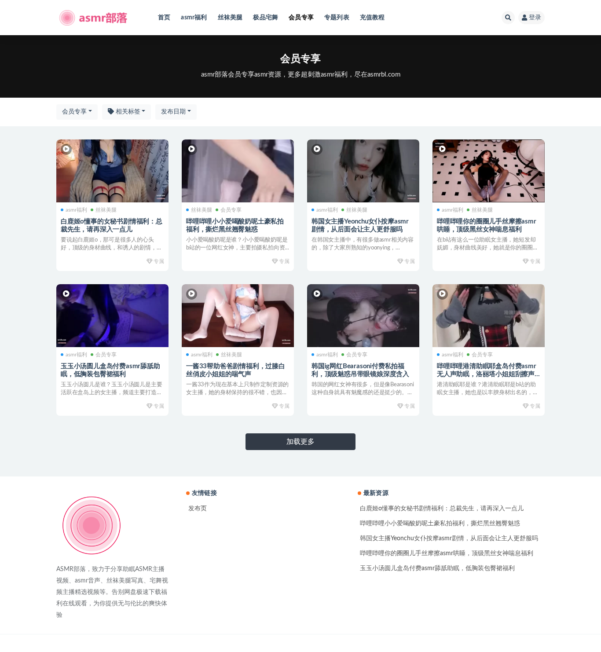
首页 (164, 18)
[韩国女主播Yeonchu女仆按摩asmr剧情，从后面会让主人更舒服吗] (363, 171)
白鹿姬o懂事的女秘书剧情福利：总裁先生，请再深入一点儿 (442, 508)
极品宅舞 (265, 18)
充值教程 (372, 18)
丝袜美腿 (230, 18)
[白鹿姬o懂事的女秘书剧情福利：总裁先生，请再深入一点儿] (112, 171)
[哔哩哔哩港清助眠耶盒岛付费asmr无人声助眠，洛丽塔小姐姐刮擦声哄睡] (488, 316)
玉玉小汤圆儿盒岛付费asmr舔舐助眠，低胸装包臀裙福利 (437, 568)
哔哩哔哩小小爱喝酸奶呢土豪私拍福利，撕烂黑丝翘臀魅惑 (440, 523)
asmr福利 (194, 18)
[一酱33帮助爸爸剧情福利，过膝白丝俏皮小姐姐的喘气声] (238, 316)
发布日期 (173, 112)
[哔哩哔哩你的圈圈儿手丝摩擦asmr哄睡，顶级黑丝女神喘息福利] (488, 171)
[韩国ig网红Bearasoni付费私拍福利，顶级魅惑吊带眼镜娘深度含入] (363, 316)
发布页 (197, 508)
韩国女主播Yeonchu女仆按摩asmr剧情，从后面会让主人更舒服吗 (449, 538)
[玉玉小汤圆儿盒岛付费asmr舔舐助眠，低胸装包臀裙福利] (112, 316)
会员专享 (301, 18)
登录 (535, 18)
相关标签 (127, 112)
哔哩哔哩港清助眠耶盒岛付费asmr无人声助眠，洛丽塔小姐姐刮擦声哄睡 (486, 374)
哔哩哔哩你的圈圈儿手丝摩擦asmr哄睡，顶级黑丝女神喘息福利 (446, 553)
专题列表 (336, 18)
